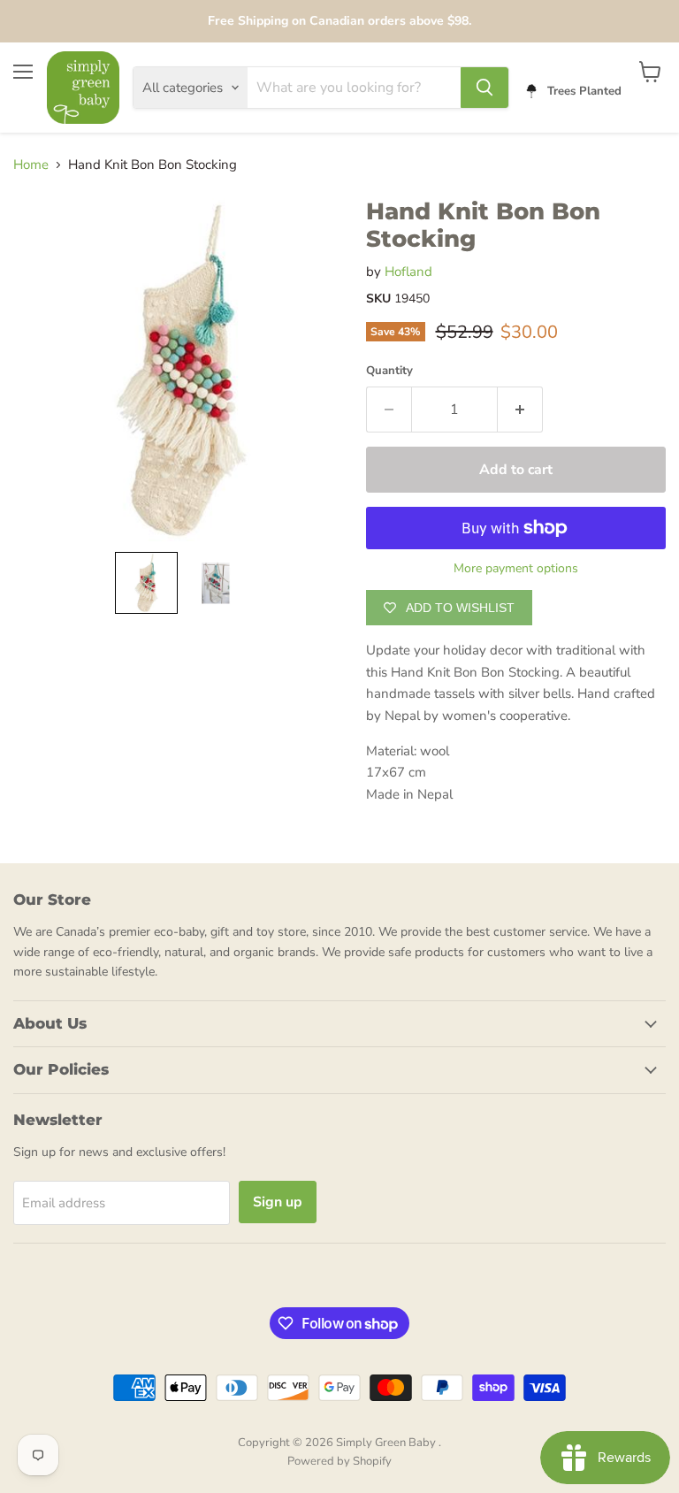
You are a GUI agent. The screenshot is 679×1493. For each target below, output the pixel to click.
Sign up (277, 1202)
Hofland (408, 271)
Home (31, 164)
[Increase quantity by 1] (520, 410)
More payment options (516, 569)
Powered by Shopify (339, 1461)
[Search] (484, 87)
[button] (146, 583)
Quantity (389, 371)
